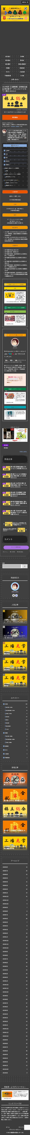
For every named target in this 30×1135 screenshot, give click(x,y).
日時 (7, 154)
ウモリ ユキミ (15, 591)
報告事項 (7, 161)
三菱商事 (7, 150)
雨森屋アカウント (9, 185)
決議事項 (7, 164)
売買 (7, 170)
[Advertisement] (15, 38)
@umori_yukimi (15, 126)
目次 (14, 145)
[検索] (25, 566)
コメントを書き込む (16, 547)
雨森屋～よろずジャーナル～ (12, 182)
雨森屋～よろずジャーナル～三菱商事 (12, 174)
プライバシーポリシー (15, 1129)
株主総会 (6, 445)
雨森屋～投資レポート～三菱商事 (12, 168)
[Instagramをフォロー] (16, 595)
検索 (3, 563)
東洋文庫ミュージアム (10, 176)
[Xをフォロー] (13, 595)
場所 (7, 157)
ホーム (8, 1127)
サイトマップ (22, 1127)
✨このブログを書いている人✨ (11, 180)
